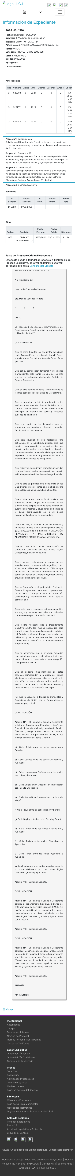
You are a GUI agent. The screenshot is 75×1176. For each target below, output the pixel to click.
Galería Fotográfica (17, 1082)
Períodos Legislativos (18, 1121)
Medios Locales (15, 1086)
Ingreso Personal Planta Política (24, 1039)
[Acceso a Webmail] (40, 12)
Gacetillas (12, 1071)
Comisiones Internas (18, 1032)
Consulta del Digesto (41, 265)
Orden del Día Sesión (18, 1053)
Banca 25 (12, 1125)
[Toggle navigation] (60, 12)
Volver (9, 1009)
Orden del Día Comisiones (21, 1057)
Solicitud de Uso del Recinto (22, 1090)
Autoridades (13, 1024)
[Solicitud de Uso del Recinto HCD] (24, 12)
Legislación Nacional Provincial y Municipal (30, 1111)
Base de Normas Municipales (22, 1103)
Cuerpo (11, 1028)
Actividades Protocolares (20, 1078)
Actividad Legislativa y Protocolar (25, 1129)
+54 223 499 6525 (45, 1167)
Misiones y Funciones (19, 1100)
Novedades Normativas (19, 1107)
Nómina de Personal (18, 1036)
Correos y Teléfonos (18, 1043)
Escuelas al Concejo (18, 1132)
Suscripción (13, 1075)
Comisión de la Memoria (20, 1061)
